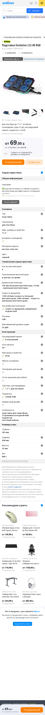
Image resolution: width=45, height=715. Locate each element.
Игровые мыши (8, 525)
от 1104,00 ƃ (28, 567)
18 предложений (8, 570)
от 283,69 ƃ (27, 600)
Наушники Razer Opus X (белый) (31, 595)
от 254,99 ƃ (7, 600)
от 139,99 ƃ (7, 534)
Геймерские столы (9, 592)
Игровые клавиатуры (10, 558)
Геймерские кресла (29, 558)
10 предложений (28, 537)
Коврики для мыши (29, 525)
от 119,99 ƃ (7, 567)
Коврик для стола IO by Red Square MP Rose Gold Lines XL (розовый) (31, 529)
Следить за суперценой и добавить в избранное (21, 153)
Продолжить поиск (22, 624)
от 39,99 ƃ (27, 534)
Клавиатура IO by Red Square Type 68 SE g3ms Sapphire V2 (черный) (11, 562)
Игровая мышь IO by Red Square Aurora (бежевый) (10, 529)
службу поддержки (15, 487)
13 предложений (8, 537)
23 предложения (8, 603)
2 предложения (28, 603)
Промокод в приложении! (16, 17)
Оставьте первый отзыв (13, 120)
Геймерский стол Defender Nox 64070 (10, 595)
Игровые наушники (29, 592)
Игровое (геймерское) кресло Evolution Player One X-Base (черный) (31, 562)
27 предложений (28, 570)
